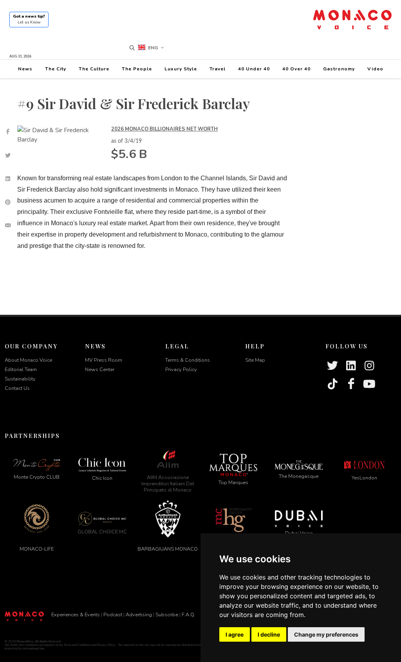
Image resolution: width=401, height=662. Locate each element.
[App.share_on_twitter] (8, 155)
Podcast (112, 614)
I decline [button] (269, 634)
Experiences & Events (75, 614)
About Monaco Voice (28, 360)
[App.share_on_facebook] (8, 132)
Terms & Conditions (187, 360)
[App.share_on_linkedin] (8, 178)
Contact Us (17, 388)
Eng (153, 48)
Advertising (139, 614)
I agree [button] (235, 634)
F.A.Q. (188, 614)
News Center (99, 369)
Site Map (255, 360)
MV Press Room (103, 360)
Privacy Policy (181, 369)
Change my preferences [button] (326, 634)
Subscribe (166, 614)
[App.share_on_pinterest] (8, 202)
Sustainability (20, 378)
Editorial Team (21, 369)
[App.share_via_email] (8, 225)
